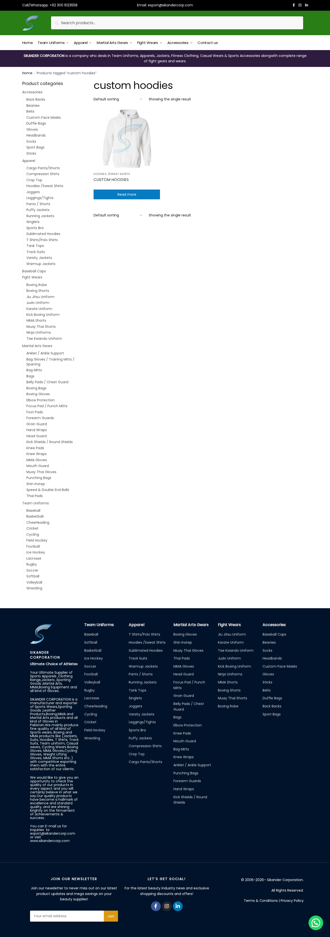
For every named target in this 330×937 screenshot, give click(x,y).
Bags (30, 376)
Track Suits (35, 251)
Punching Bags (38, 477)
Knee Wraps (36, 453)
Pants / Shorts (38, 204)
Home (27, 73)
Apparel (28, 160)
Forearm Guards (40, 417)
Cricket (32, 528)
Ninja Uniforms (38, 332)
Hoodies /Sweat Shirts (112, 174)
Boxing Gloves (38, 394)
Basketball (34, 516)
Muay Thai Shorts (41, 326)
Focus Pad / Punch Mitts (46, 406)
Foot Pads (34, 412)
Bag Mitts (34, 370)
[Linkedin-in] (178, 906)
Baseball (33, 510)
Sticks (31, 153)
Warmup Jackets (40, 263)
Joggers (33, 192)
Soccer (32, 570)
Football (33, 546)
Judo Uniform (37, 302)
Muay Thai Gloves (41, 471)
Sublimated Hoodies (43, 233)
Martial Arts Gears (37, 345)
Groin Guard (36, 424)
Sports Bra (34, 227)
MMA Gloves (36, 460)
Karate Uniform (39, 308)
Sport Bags (35, 147)
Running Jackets (40, 215)
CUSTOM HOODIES (111, 179)
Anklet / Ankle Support (45, 353)
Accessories (32, 92)
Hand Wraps (36, 429)
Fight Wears (32, 277)
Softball (32, 576)
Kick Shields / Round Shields (49, 441)
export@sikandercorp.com (170, 5)
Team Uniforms (35, 503)
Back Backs (35, 99)
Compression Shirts (42, 173)
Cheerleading (37, 522)
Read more (126, 194)
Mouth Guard (37, 465)
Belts (30, 111)
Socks (31, 141)
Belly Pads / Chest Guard (47, 382)
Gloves (32, 129)
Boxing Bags (36, 388)
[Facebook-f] (156, 906)
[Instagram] (167, 906)
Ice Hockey (35, 552)
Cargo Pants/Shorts (43, 168)
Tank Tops (35, 245)
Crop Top (34, 180)
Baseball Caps (34, 271)
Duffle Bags (36, 123)
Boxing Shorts (37, 290)
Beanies (33, 105)
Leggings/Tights (39, 197)
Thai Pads (34, 495)
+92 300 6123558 (63, 5)
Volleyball (34, 582)
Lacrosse (33, 558)
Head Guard (36, 436)
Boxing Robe (36, 284)
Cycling (32, 534)
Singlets (33, 221)
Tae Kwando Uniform (44, 338)
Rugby (31, 564)
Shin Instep (35, 483)
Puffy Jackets (38, 209)
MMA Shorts (36, 320)
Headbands (36, 135)
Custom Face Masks (43, 117)
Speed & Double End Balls (47, 489)
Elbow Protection (40, 400)
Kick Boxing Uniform (43, 314)
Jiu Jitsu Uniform (40, 296)
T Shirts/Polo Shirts (42, 239)
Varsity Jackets (39, 257)
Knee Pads (35, 448)
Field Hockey (36, 540)
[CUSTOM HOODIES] (127, 138)
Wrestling (34, 588)
